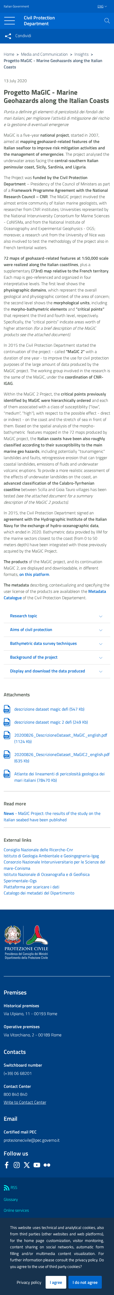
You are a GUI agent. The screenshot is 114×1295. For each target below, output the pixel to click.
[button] (107, 21)
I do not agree (85, 1282)
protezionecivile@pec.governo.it (32, 1140)
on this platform (34, 574)
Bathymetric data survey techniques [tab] (43, 643)
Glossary (11, 1199)
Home (9, 54)
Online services (16, 1210)
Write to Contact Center (25, 1102)
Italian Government (16, 6)
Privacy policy (29, 1282)
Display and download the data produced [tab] (47, 671)
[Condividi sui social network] (8, 36)
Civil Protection (39, 21)
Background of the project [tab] (34, 657)
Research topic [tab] (23, 615)
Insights (81, 54)
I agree (56, 1282)
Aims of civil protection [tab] (31, 629)
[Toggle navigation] (9, 20)
